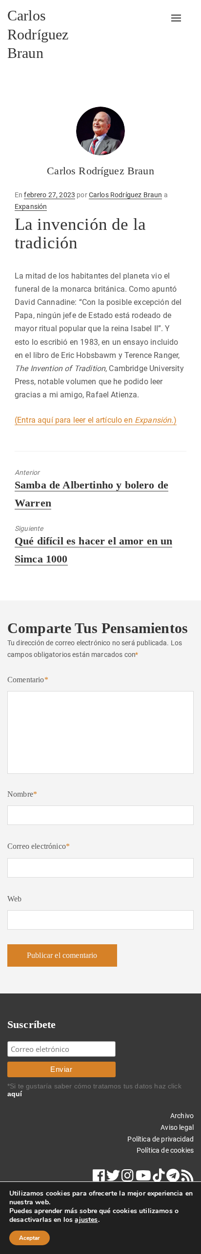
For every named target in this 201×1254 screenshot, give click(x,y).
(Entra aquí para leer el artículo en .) (96, 420)
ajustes (86, 1220)
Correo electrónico (38, 846)
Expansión (31, 206)
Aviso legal (177, 1127)
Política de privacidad (160, 1139)
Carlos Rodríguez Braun (37, 34)
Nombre (22, 794)
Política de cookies (165, 1150)
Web (14, 899)
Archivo (182, 1116)
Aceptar (29, 1238)
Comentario (27, 679)
